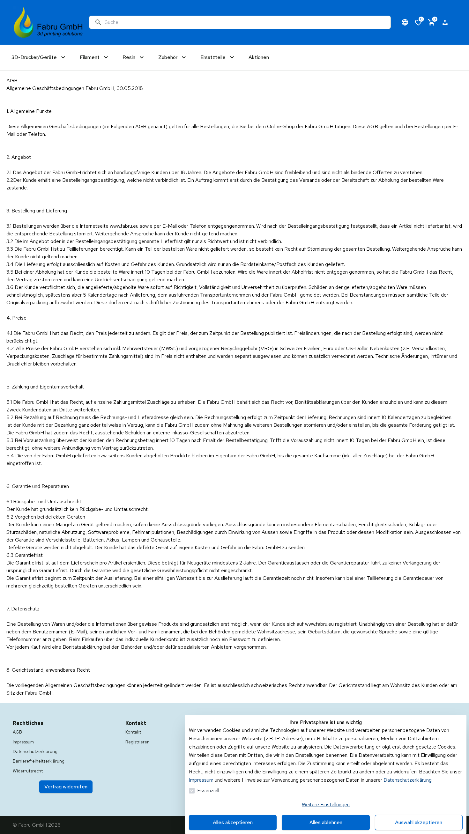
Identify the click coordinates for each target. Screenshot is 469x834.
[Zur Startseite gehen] (48, 22)
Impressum (201, 780)
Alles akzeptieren (233, 822)
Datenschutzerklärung (407, 780)
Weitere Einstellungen (326, 804)
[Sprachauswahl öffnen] (404, 22)
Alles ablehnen (325, 822)
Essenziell (208, 790)
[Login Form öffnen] (445, 22)
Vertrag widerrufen (65, 786)
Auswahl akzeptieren (418, 822)
